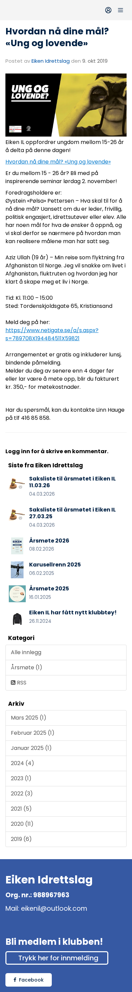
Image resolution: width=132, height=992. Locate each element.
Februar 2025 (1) (32, 733)
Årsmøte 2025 (49, 588)
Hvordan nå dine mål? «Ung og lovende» (57, 37)
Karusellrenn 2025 (55, 564)
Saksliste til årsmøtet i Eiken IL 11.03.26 (72, 482)
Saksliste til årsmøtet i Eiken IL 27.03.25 (72, 513)
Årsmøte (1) (26, 667)
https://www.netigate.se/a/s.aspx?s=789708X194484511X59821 (51, 334)
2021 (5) (21, 809)
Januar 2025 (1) (31, 748)
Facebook (31, 979)
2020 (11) (22, 824)
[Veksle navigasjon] (120, 10)
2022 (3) (22, 793)
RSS (21, 683)
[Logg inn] (108, 10)
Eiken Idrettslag (50, 60)
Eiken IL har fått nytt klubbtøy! (73, 612)
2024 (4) (22, 763)
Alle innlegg (26, 652)
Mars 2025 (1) (28, 718)
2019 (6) (21, 839)
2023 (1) (21, 778)
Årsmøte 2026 (49, 541)
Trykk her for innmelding (58, 958)
